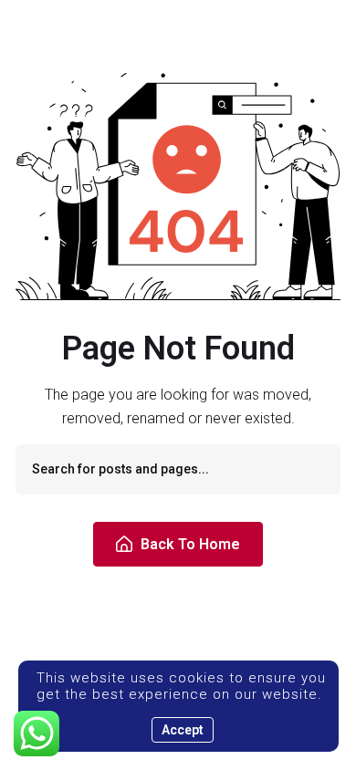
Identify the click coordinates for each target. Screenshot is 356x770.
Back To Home (190, 544)
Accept (183, 730)
